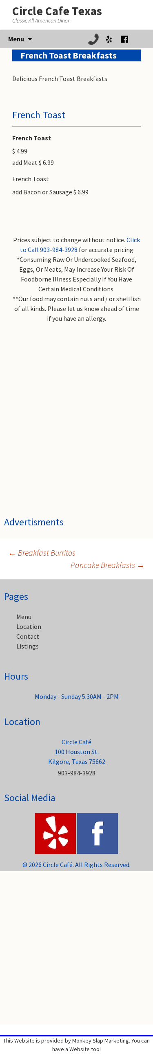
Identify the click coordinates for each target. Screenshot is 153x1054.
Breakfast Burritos (41, 552)
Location (28, 626)
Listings (27, 646)
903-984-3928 (76, 773)
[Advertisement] (76, 401)
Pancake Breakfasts (108, 565)
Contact (27, 636)
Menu (23, 617)
